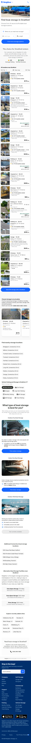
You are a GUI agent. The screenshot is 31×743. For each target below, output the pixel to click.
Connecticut (18, 658)
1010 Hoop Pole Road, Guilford (11, 550)
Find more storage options (15, 41)
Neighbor (6, 658)
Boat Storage (12, 658)
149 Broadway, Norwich (9, 560)
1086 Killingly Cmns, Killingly (11, 557)
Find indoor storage (15, 489)
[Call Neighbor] (28, 2)
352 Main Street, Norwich (10, 564)
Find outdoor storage (15, 451)
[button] (8, 36)
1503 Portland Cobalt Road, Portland (13, 553)
